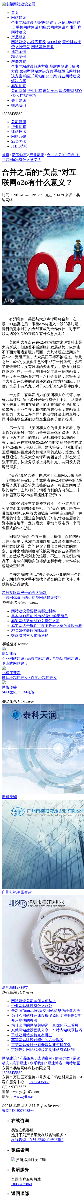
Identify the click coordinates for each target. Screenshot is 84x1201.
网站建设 (18, 18)
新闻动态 (19, 155)
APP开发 (23, 47)
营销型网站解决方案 (36, 71)
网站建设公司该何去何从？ (33, 1001)
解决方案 (18, 61)
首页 (15, 13)
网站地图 (72, 1063)
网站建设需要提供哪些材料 (33, 611)
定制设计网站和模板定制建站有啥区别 (43, 1050)
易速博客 (55, 1063)
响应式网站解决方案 (40, 76)
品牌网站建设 (46, 22)
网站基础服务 (42, 47)
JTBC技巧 (28, 96)
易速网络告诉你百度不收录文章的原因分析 (46, 626)
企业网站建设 (22, 22)
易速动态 (18, 86)
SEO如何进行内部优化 (29, 631)
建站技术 (50, 91)
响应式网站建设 (52, 27)
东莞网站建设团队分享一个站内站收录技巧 (46, 1030)
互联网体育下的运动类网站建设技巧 (32, 598)
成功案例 (18, 52)
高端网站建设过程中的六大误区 (37, 1040)
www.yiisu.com (25, 1097)
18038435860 (12, 1073)
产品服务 (18, 37)
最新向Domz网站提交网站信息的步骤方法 (45, 1011)
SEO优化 (54, 42)
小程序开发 (36, 42)
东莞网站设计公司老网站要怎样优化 (41, 1045)
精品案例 (18, 57)
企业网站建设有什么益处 (31, 1006)
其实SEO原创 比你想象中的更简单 (39, 616)
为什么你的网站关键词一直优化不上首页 (44, 1025)
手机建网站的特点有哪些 (31, 1035)
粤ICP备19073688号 (18, 1110)
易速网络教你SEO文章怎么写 (35, 621)
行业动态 (34, 91)
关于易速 (18, 100)
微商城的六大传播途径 (30, 635)
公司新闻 (18, 91)
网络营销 (66, 91)
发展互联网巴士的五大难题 (24, 593)
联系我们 (18, 105)
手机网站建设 (27, 27)
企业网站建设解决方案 (30, 66)
